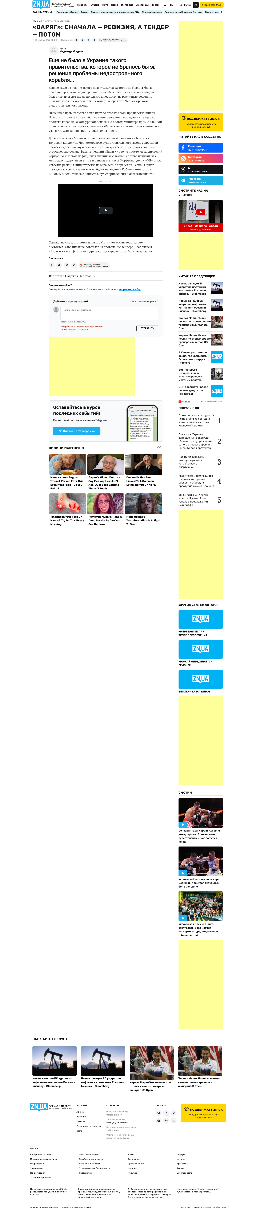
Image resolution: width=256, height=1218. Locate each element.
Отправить (147, 328)
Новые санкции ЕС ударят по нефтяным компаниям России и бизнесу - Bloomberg (192, 288)
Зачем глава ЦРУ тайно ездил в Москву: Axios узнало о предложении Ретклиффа (193, 500)
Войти (187, 5)
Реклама (80, 1121)
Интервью (127, 4)
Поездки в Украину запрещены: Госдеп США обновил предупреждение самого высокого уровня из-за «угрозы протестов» (195, 441)
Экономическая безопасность (94, 1168)
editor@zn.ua (123, 1138)
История (181, 1159)
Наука (131, 1154)
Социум (181, 1154)
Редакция (81, 1116)
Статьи (95, 4)
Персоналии (85, 1173)
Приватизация (37, 1173)
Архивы (80, 1112)
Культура (132, 1173)
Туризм (180, 1168)
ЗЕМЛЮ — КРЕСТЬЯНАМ (194, 691)
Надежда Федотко (72, 51)
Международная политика (43, 1159)
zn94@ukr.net (112, 1130)
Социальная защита (89, 1154)
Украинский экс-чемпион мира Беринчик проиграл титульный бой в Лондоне (199, 883)
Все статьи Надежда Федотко (70, 276)
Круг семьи (182, 1163)
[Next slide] (221, 12)
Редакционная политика (88, 1126)
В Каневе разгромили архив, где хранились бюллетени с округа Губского (193, 357)
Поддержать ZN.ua (211, 5)
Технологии (134, 1159)
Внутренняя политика (41, 1154)
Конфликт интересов (89, 1163)
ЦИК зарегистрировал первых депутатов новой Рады (193, 390)
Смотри (185, 792)
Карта (79, 1131)
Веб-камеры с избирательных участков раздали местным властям (190, 375)
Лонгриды (142, 4)
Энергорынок (37, 1168)
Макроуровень (37, 1163)
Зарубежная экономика (91, 1159)
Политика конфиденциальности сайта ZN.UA (203, 1207)
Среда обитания (136, 1163)
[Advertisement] (92, 366)
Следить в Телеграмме (79, 431)
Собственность (184, 1173)
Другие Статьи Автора (198, 604)
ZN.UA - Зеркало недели (201, 226)
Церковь (132, 1168)
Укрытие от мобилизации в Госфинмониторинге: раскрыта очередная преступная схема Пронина (196, 481)
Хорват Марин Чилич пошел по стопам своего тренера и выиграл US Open (195, 323)
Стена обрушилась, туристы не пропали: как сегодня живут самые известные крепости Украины (196, 420)
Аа (196, 5)
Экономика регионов (41, 1177)
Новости (82, 4)
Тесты (155, 4)
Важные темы (42, 12)
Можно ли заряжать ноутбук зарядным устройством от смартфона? (191, 462)
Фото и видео (110, 4)
